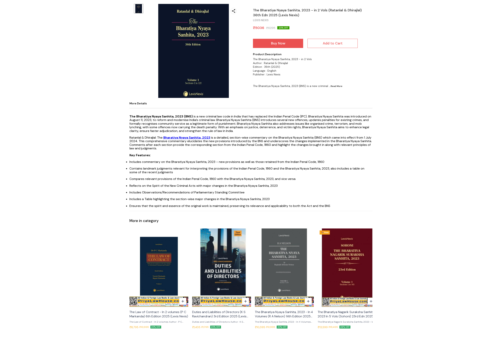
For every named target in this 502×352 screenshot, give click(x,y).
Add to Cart (333, 43)
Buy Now (278, 43)
